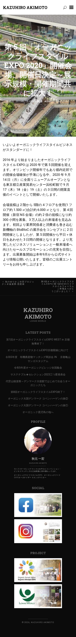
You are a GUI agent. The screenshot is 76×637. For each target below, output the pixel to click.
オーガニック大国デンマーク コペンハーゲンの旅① (38, 405)
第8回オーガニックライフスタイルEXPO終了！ (38, 392)
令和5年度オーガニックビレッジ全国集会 (38, 367)
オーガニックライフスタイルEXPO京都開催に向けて (38, 350)
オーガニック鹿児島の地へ (38, 412)
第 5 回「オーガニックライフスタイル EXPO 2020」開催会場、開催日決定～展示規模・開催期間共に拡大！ (38, 70)
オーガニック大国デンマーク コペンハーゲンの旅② (38, 398)
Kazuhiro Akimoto (25, 7)
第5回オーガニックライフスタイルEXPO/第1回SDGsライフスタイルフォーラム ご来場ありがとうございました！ (57, 286)
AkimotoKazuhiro (57, 101)
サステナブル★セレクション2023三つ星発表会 (38, 374)
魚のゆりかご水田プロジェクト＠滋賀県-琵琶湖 (18, 283)
